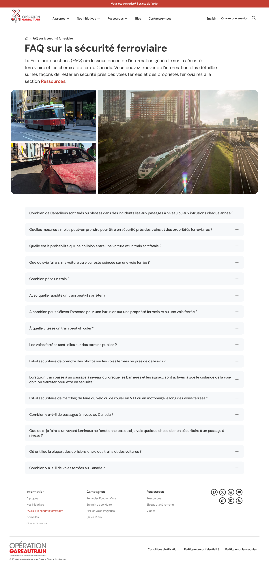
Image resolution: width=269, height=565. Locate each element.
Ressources (53, 81)
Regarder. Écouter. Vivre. (102, 498)
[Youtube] (239, 492)
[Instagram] (231, 492)
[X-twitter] (222, 492)
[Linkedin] (231, 500)
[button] (61, 18)
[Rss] (239, 500)
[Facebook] (214, 492)
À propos (32, 498)
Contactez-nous (37, 523)
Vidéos (151, 511)
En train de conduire (99, 504)
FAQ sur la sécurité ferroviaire (45, 511)
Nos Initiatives (35, 504)
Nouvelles (33, 517)
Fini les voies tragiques (101, 511)
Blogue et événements (160, 504)
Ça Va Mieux (94, 517)
